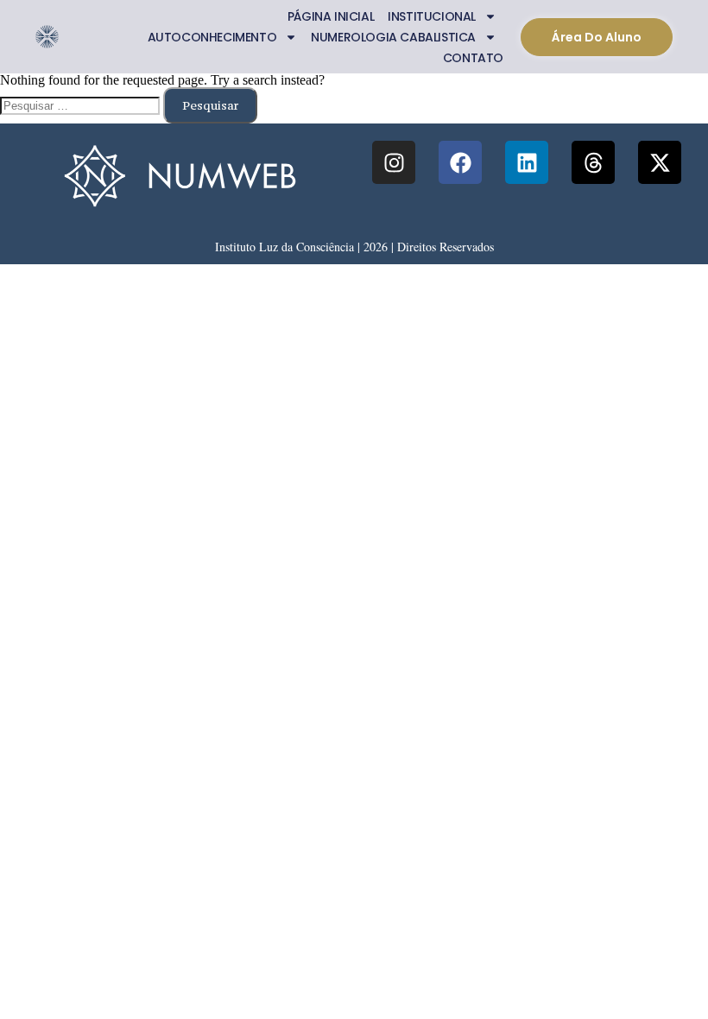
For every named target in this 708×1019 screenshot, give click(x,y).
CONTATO (473, 57)
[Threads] (593, 162)
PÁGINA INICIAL (331, 16)
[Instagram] (393, 162)
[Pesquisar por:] (81, 105)
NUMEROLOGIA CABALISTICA (393, 37)
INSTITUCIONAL (432, 16)
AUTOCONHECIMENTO (212, 37)
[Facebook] (460, 162)
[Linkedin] (526, 162)
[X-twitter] (659, 162)
